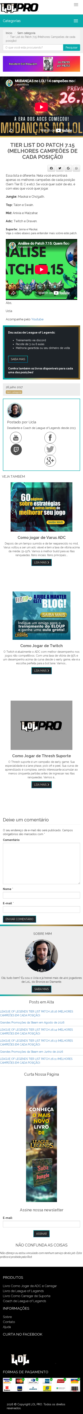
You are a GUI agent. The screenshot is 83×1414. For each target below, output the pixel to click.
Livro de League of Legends (23, 1291)
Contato (9, 1322)
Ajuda (7, 1327)
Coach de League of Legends (24, 1301)
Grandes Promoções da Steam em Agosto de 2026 (32, 1022)
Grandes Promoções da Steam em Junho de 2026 (31, 1051)
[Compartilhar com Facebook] (51, 168)
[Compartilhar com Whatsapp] (76, 168)
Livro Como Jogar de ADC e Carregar (30, 1286)
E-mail (7, 903)
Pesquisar (72, 47)
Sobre (7, 1317)
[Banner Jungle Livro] (41, 1143)
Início (9, 33)
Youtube (37, 319)
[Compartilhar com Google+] (68, 168)
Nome (7, 889)
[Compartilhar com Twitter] (60, 168)
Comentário (11, 839)
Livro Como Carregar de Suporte (26, 1296)
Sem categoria (26, 33)
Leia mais (40, 562)
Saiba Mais (41, 989)
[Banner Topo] (41, 63)
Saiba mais (18, 359)
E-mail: (8, 1217)
